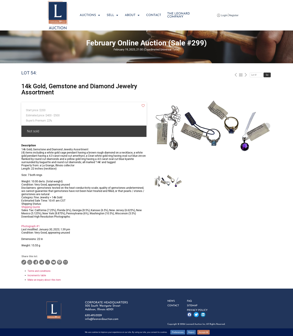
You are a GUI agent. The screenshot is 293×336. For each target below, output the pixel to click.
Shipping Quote (30, 207)
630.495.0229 (93, 315)
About (130, 15)
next (246, 75)
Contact (153, 15)
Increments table (36, 275)
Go (267, 75)
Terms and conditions (39, 271)
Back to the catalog (241, 75)
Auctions (88, 15)
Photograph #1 (30, 226)
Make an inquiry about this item (44, 279)
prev (236, 75)
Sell (110, 15)
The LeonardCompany (178, 15)
